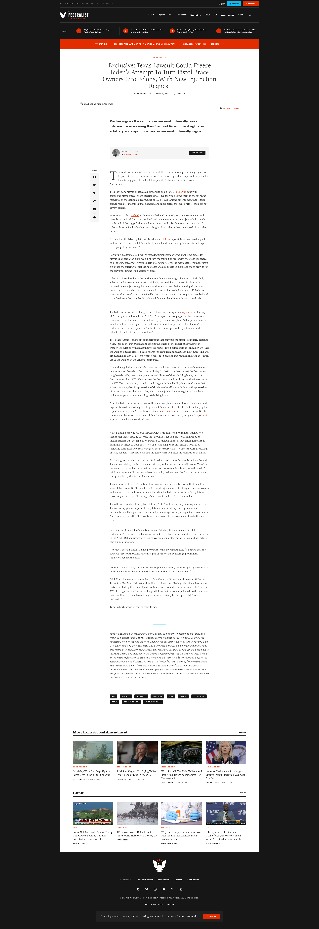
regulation (187, 312)
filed (163, 411)
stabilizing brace (153, 702)
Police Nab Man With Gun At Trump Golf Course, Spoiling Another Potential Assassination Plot (93, 836)
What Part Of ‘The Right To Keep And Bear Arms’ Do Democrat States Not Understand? (181, 775)
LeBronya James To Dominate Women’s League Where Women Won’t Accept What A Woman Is (223, 836)
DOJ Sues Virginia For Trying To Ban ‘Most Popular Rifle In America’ (137, 773)
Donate (235, 3)
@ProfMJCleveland (131, 154)
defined (135, 215)
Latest (78, 793)
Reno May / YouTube (231, 108)
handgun (183, 696)
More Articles (197, 153)
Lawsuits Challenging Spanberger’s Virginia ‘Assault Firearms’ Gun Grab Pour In (226, 775)
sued (204, 415)
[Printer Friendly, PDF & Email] (94, 217)
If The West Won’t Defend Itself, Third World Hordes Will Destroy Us (137, 834)
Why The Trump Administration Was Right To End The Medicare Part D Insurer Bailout (181, 836)
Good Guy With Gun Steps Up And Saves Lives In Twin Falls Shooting (92, 773)
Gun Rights (157, 696)
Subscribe (250, 3)
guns (171, 696)
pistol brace (199, 696)
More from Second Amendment (100, 732)
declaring (181, 191)
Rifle (114, 702)
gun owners (141, 696)
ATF (113, 696)
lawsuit (172, 411)
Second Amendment (131, 702)
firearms (125, 696)
